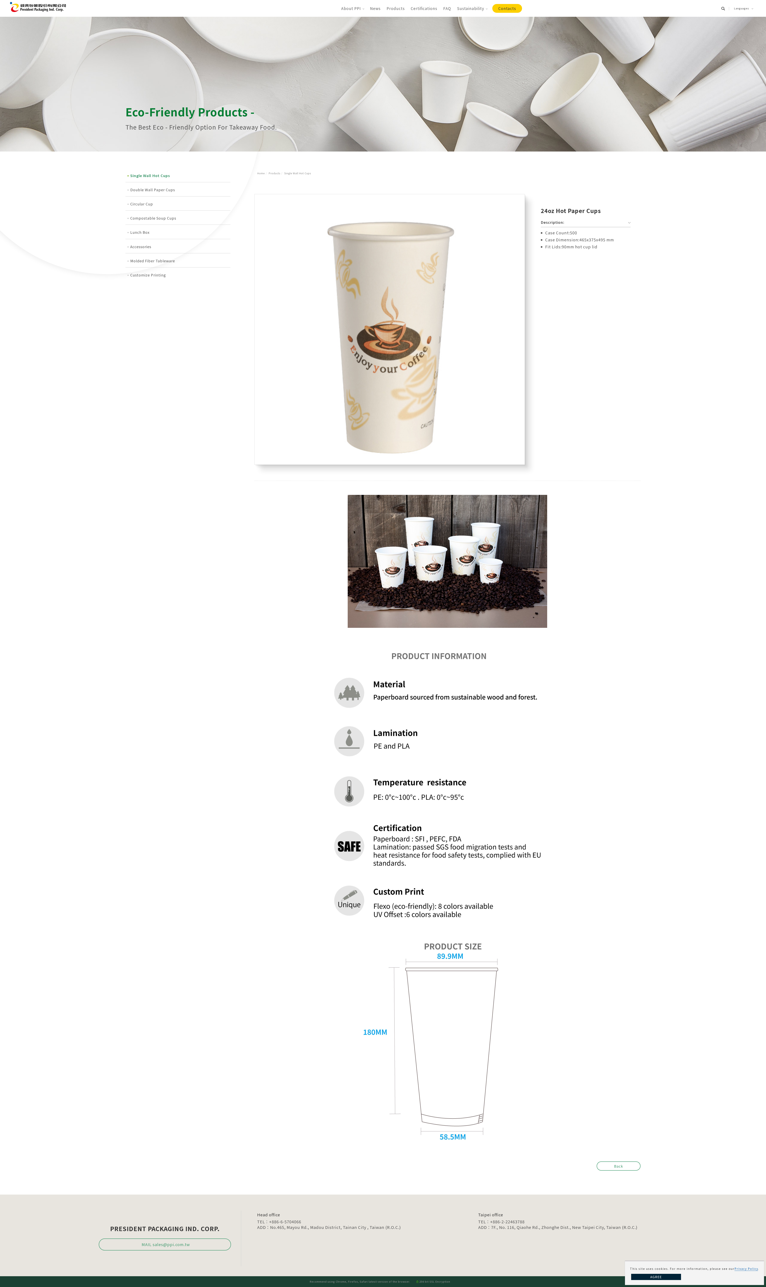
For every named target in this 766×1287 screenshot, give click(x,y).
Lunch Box (140, 232)
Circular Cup (141, 203)
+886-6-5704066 (285, 1222)
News (375, 8)
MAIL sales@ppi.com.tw (166, 1244)
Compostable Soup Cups (153, 218)
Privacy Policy (746, 1269)
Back (618, 1166)
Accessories (140, 246)
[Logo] (38, 6)
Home (261, 173)
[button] (725, 8)
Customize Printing (148, 274)
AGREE (656, 1276)
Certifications (424, 8)
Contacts (507, 8)
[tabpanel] (383, 84)
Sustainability (470, 8)
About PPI (351, 8)
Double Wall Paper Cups (152, 189)
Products (396, 8)
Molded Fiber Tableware (152, 260)
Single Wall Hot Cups (297, 173)
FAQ (447, 8)
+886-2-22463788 (507, 1222)
